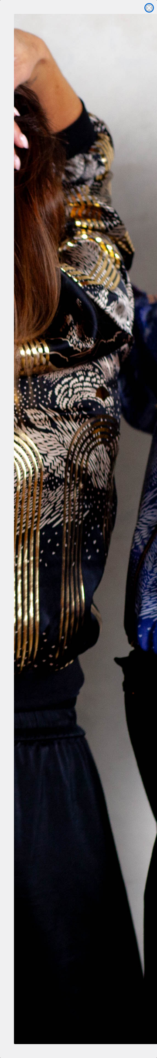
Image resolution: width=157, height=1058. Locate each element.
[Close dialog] (149, 7)
